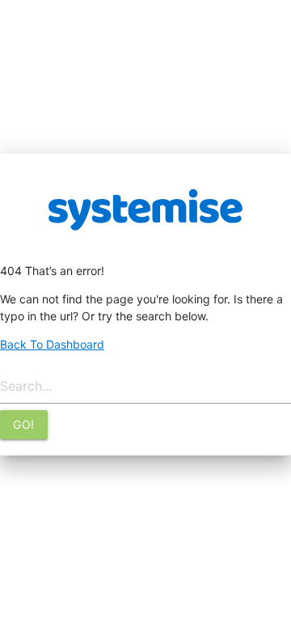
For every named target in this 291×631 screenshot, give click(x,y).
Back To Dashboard (52, 344)
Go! (24, 424)
